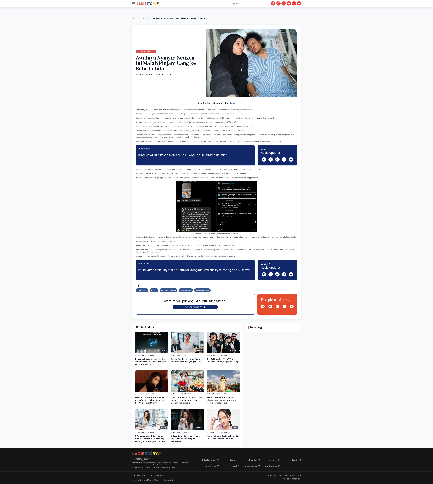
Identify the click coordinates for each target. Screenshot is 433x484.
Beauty (235, 389)
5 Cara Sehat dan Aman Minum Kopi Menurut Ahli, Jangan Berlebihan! (185, 439)
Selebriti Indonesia (202, 290)
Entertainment (144, 18)
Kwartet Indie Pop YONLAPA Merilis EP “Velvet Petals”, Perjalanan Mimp (223, 360)
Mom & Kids (210, 466)
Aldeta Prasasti (146, 74)
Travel (233, 466)
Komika (153, 290)
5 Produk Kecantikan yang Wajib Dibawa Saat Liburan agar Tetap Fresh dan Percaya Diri (221, 400)
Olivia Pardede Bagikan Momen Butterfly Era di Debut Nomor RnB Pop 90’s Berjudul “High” (150, 400)
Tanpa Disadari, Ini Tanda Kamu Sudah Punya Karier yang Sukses (186, 360)
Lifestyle (199, 350)
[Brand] (148, 3)
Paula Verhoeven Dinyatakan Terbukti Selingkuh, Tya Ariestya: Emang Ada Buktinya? (194, 270)
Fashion (163, 350)
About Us (141, 475)
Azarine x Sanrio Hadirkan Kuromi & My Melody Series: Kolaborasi (223, 437)
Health (294, 460)
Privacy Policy (157, 475)
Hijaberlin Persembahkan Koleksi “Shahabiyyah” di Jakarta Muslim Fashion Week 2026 (150, 362)
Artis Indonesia (186, 290)
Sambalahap (271, 466)
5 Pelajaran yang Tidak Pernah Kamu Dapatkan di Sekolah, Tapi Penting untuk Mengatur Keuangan (151, 439)
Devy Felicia (141, 355)
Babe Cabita (142, 290)
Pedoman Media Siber (148, 480)
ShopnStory (251, 466)
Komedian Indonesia (168, 290)
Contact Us (169, 480)
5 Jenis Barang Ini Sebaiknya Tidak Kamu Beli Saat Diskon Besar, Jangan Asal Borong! (187, 400)
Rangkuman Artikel (196, 307)
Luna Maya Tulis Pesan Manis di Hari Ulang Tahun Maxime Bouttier (182, 155)
